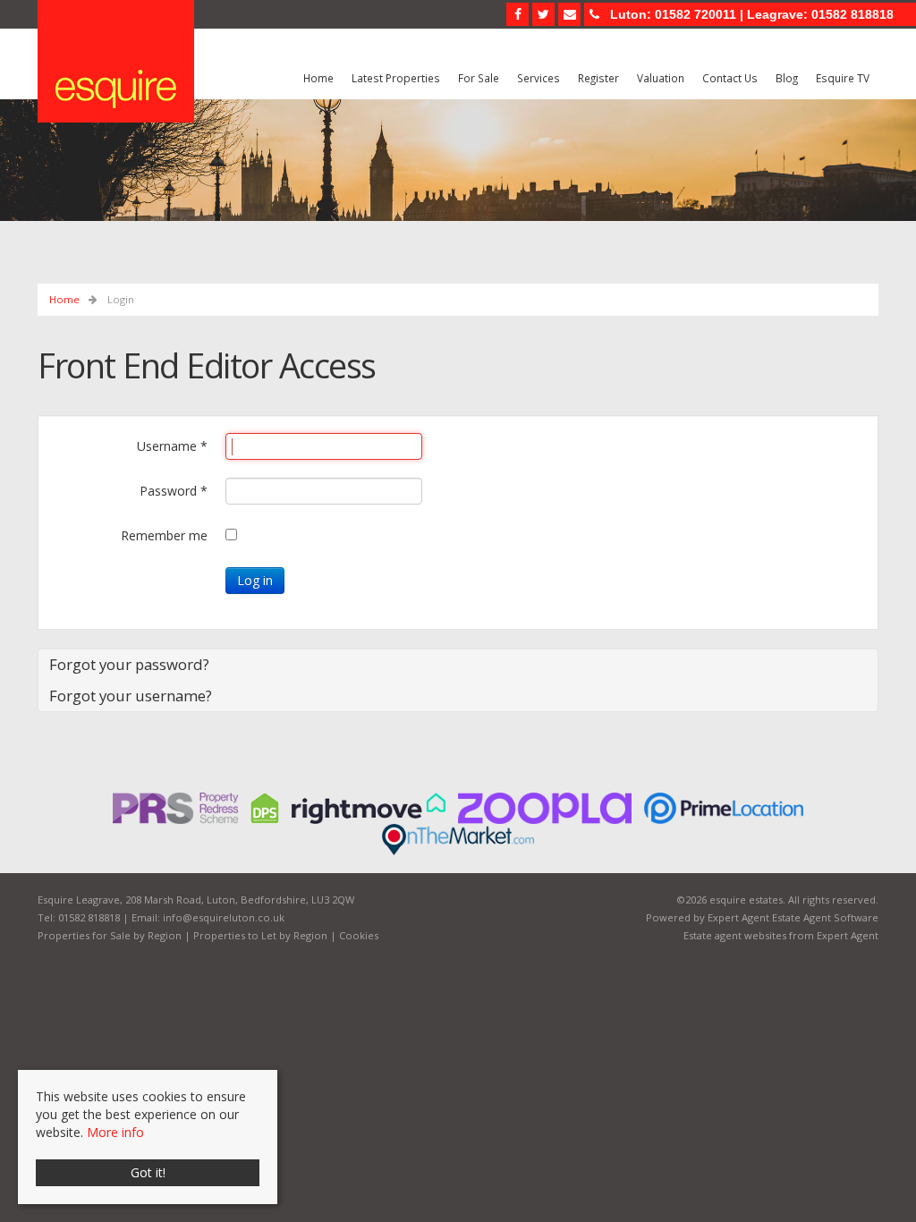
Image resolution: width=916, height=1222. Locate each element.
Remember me (164, 535)
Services (538, 78)
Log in (255, 580)
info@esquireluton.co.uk (223, 917)
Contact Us (730, 78)
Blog (787, 78)
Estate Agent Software (825, 917)
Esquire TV (842, 78)
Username (172, 445)
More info (115, 1132)
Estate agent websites (734, 935)
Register (598, 78)
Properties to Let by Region (260, 935)
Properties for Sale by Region (110, 935)
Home (318, 78)
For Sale (478, 78)
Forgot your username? (130, 695)
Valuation (660, 78)
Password (174, 490)
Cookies (358, 935)
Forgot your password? (129, 664)
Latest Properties (396, 78)
